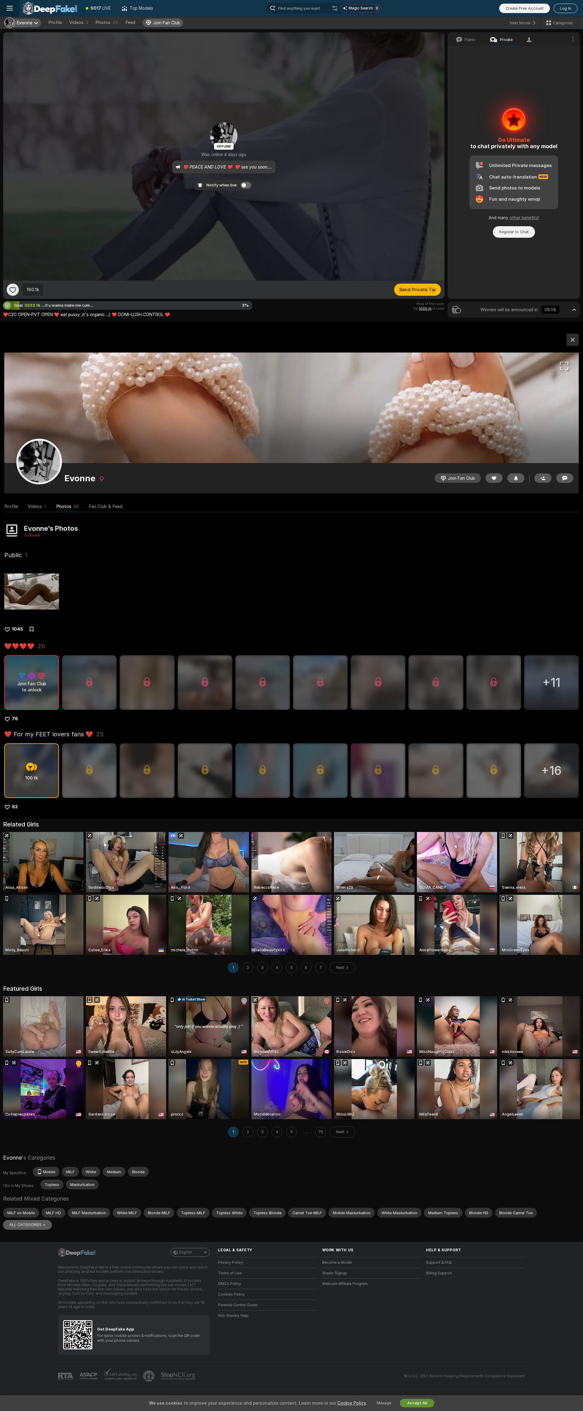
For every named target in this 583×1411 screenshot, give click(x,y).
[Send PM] (564, 478)
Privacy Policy (230, 1262)
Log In (565, 8)
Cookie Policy (351, 1403)
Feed (130, 22)
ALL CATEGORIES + (27, 1224)
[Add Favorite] (13, 290)
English (185, 1252)
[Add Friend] (542, 478)
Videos (78, 22)
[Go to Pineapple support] (149, 1376)
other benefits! (524, 217)
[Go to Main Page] (49, 8)
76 (15, 718)
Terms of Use (230, 1273)
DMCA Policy (229, 1284)
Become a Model (337, 1262)
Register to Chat (514, 232)
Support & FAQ (439, 1262)
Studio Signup (334, 1273)
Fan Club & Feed (105, 506)
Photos (106, 22)
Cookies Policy (231, 1294)
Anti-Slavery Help (233, 1316)
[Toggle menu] (9, 8)
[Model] (573, 340)
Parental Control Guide (237, 1305)
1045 (17, 629)
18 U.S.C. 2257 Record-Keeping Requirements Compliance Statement (464, 1376)
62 (15, 806)
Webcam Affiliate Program (345, 1284)
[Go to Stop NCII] (178, 1376)
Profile (55, 22)
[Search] (335, 8)
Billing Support (439, 1273)
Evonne (12, 1157)
